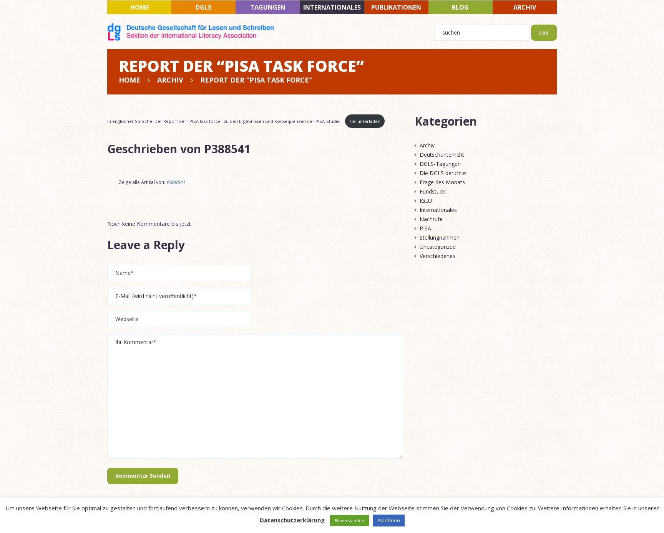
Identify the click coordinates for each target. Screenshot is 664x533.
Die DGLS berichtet (443, 173)
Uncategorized (438, 246)
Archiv (524, 7)
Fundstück (432, 191)
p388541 (227, 149)
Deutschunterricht (442, 154)
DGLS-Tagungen (440, 163)
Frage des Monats (442, 182)
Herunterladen (365, 121)
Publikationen (396, 7)
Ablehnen (388, 520)
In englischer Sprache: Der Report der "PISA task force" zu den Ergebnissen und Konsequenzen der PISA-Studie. (224, 121)
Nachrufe (431, 219)
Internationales (332, 7)
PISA (425, 228)
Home (139, 7)
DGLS (203, 7)
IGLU (426, 200)
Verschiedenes (437, 256)
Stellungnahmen (440, 237)
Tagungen (268, 7)
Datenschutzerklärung (292, 520)
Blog (460, 7)
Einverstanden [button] (349, 520)
